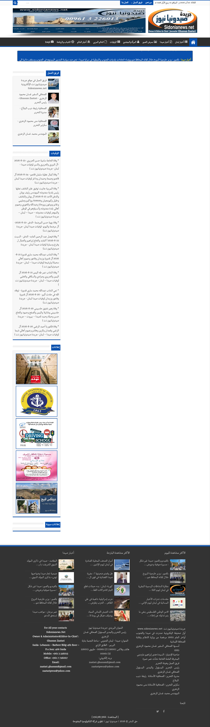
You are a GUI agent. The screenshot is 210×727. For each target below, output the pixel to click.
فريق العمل (137, 2)
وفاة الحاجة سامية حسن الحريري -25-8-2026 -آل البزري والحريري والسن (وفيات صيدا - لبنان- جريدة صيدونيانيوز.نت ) (36, 165)
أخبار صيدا (164, 42)
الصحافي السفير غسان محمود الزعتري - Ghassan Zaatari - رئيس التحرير (32, 98)
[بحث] (15, 2)
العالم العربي (98, 42)
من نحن (148, 2)
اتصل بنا (125, 2)
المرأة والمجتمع (129, 42)
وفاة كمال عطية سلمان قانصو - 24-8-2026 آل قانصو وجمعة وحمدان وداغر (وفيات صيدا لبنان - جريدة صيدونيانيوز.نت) (36, 179)
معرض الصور (147, 42)
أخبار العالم (82, 42)
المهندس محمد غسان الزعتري (32, 134)
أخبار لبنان (179, 42)
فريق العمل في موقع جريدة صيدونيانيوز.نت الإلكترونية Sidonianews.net (34, 84)
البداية (193, 42)
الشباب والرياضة (64, 42)
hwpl (47, 42)
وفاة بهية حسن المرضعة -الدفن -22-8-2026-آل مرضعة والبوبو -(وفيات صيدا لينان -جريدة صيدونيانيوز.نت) (36, 227)
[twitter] (157, 711)
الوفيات (113, 42)
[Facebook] (163, 711)
